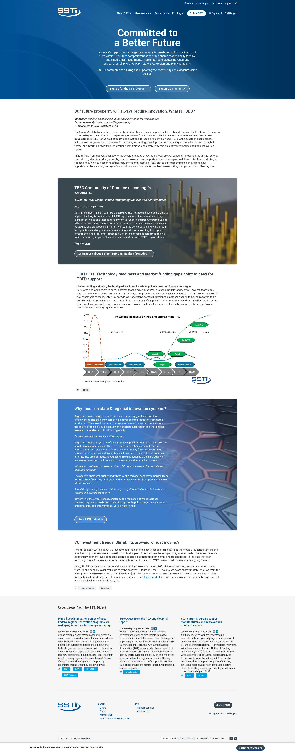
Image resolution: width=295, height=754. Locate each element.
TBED (85, 390)
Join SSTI (198, 13)
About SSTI (123, 13)
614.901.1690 (217, 738)
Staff (102, 711)
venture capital (87, 588)
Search (235, 3)
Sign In (228, 3)
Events (188, 3)
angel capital (131, 672)
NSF (66, 669)
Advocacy (201, 3)
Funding (176, 13)
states (201, 675)
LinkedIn (231, 738)
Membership (142, 13)
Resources (160, 13)
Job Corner (217, 3)
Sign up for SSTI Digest (224, 13)
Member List (143, 711)
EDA (77, 669)
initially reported (150, 577)
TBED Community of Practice (115, 718)
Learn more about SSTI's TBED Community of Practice (112, 253)
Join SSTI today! (89, 519)
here (87, 243)
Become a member (171, 88)
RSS (235, 738)
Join (136, 704)
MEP (189, 675)
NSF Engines (70, 675)
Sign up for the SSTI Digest (127, 88)
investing (105, 588)
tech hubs (91, 669)
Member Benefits (145, 707)
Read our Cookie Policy (92, 747)
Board (103, 707)
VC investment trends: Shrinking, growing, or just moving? (126, 542)
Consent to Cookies (250, 747)
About (101, 704)
